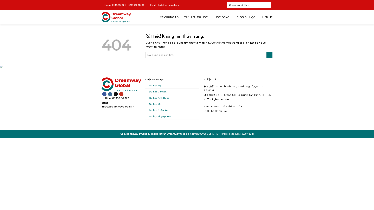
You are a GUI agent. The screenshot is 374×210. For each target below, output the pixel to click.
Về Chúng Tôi (169, 17)
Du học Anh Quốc (159, 98)
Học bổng (222, 17)
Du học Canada (158, 91)
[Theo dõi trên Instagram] (110, 94)
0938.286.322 (119, 5)
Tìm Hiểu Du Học (196, 17)
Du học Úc (155, 104)
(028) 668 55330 (136, 5)
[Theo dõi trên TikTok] (116, 94)
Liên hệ (267, 17)
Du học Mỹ (155, 85)
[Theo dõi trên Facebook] (104, 94)
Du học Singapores (160, 116)
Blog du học (245, 17)
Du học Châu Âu (158, 110)
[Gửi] (269, 5)
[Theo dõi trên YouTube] (121, 94)
